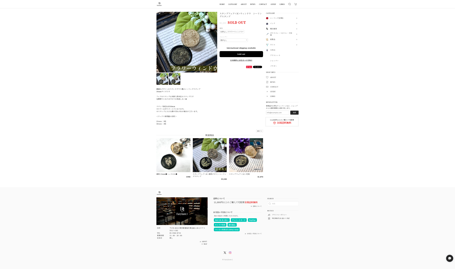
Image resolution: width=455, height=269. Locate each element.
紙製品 (272, 39)
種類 (221, 28)
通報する (259, 131)
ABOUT (244, 4)
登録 (294, 112)
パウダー (273, 66)
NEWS (252, 4)
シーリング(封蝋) (276, 18)
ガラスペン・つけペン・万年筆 (281, 34)
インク (272, 23)
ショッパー (274, 61)
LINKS (282, 4)
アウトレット (275, 55)
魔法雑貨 (273, 29)
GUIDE (273, 4)
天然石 (272, 50)
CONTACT (263, 4)
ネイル (272, 45)
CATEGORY (232, 4)
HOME (222, 4)
